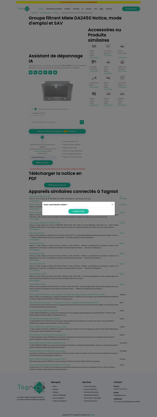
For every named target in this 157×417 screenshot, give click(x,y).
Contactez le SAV (78, 211)
